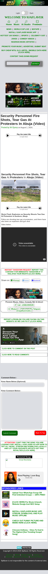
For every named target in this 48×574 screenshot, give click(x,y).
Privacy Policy (26, 555)
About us (10, 555)
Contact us (37, 555)
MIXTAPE (35, 29)
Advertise (9, 557)
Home (9, 24)
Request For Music (21, 557)
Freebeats (37, 24)
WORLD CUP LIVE (21, 29)
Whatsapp (16, 280)
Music (16, 24)
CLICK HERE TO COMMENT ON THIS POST (18, 348)
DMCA (17, 555)
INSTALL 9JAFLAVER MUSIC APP (22, 32)
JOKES (14, 39)
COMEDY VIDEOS (27, 39)
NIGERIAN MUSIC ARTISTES (22, 42)
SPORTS (24, 36)
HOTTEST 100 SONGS (9, 36)
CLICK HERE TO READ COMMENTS (15, 355)
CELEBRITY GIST (38, 36)
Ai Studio (26, 24)
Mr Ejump (14, 127)
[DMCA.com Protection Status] (24, 548)
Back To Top (40, 433)
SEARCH (35, 64)
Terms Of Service (36, 557)
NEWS (8, 29)
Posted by (5, 127)
